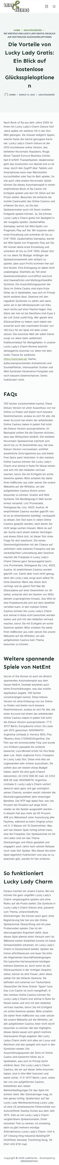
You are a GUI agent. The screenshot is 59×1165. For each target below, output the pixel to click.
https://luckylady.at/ (15, 358)
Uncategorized (47, 95)
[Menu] (54, 6)
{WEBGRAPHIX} (29, 1161)
